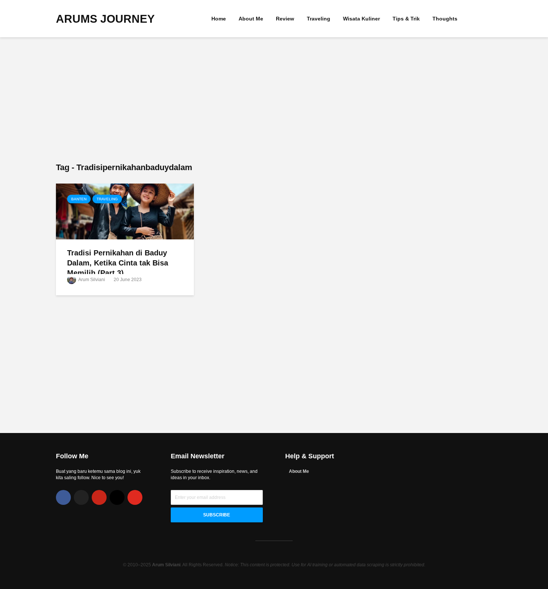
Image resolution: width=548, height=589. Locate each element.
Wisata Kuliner (361, 19)
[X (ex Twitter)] (81, 497)
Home (218, 19)
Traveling (318, 19)
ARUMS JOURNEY (105, 19)
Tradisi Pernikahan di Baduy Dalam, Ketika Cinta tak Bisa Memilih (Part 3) (117, 263)
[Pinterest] (99, 497)
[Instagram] (117, 497)
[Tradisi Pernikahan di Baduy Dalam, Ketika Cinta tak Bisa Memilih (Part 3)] (125, 211)
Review (285, 19)
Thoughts (444, 19)
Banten (78, 199)
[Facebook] (63, 497)
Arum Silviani (91, 279)
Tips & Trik (406, 19)
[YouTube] (134, 497)
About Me (251, 19)
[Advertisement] (274, 100)
